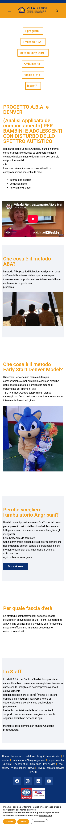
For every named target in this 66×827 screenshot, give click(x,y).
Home (5, 756)
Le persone (54, 760)
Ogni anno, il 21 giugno (42, 764)
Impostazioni (39, 821)
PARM (33, 771)
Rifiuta (23, 821)
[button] (9, 11)
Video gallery (18, 767)
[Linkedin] (38, 781)
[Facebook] (17, 781)
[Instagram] (28, 781)
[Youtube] (49, 781)
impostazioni (45, 815)
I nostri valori (53, 756)
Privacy (41, 767)
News (31, 767)
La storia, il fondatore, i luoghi (27, 756)
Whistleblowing (55, 767)
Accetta (9, 821)
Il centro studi (20, 764)
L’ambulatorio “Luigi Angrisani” (28, 760)
